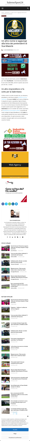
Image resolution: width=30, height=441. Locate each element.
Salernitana (7, 12)
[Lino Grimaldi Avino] (2, 50)
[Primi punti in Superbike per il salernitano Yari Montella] (5, 341)
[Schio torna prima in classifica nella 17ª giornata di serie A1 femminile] (5, 380)
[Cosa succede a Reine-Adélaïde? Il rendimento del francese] (5, 255)
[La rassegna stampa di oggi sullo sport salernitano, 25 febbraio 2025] (5, 325)
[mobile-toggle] (2, 8)
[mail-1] (15, 236)
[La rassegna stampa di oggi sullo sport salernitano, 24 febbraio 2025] (5, 411)
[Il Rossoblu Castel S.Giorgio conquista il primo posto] (5, 364)
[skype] (17, 236)
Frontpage (4, 257)
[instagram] (9, 236)
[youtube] (22, 236)
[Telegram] (16, 203)
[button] (28, 416)
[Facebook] (2, 203)
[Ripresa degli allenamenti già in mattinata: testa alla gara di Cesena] (5, 278)
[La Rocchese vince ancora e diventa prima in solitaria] (5, 348)
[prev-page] (2, 291)
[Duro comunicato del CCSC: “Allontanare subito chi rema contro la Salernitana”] (5, 286)
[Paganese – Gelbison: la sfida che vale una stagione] (5, 309)
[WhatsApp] (9, 203)
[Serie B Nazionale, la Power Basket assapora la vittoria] (5, 387)
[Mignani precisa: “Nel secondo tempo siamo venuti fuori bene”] (5, 270)
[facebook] (7, 236)
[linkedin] (12, 236)
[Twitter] (6, 203)
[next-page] (5, 291)
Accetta (15, 429)
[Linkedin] (13, 203)
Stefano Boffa (14, 256)
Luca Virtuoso (14, 250)
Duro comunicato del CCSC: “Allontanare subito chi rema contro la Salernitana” (19, 285)
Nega (15, 433)
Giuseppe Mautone (15, 271)
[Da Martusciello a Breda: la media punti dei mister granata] (5, 263)
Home (2, 12)
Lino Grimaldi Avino (9, 49)
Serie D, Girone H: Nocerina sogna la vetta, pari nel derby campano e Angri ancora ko (19, 247)
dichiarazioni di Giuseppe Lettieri (11, 110)
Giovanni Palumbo (15, 264)
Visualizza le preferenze (15, 437)
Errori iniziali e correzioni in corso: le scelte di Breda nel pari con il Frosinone (19, 402)
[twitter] (20, 236)
